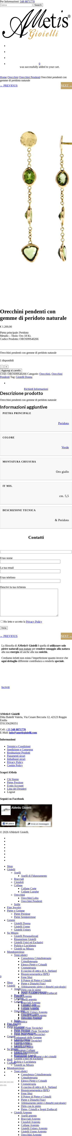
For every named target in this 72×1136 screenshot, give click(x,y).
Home (3, 77)
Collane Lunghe (30, 891)
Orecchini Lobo (29, 897)
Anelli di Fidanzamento (34, 875)
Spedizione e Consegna (20, 749)
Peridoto (63, 423)
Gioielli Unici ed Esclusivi (28, 942)
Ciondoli (19, 882)
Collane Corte (28, 888)
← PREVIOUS (8, 85)
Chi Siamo (13, 779)
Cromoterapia (28, 967)
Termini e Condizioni (18, 746)
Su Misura (12, 932)
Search (38, 5)
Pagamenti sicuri (16, 755)
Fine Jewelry (14, 907)
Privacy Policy (34, 621)
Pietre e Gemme (16, 910)
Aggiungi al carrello (11, 370)
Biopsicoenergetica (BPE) (35, 974)
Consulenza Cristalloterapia (36, 958)
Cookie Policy (15, 765)
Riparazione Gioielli (25, 939)
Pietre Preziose (15, 782)
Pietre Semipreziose (25, 916)
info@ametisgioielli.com (23, 732)
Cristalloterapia (29, 961)
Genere (11, 920)
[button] (36, 388)
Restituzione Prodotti (18, 752)
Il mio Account (15, 785)
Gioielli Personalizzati (26, 936)
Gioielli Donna (24, 376)
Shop (10, 866)
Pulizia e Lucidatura (25, 945)
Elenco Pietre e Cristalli (34, 964)
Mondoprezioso (15, 951)
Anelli (17, 872)
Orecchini (13, 77)
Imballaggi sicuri (16, 759)
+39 (16, 729)
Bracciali (19, 878)
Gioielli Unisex (22, 929)
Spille (17, 904)
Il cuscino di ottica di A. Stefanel (39, 970)
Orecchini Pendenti (29, 77)
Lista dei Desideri (16, 788)
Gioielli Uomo (22, 926)
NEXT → (66, 85)
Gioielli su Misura (24, 948)
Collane (18, 885)
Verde (65, 447)
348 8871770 (27, 1)
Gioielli (11, 869)
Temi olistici (20, 955)
